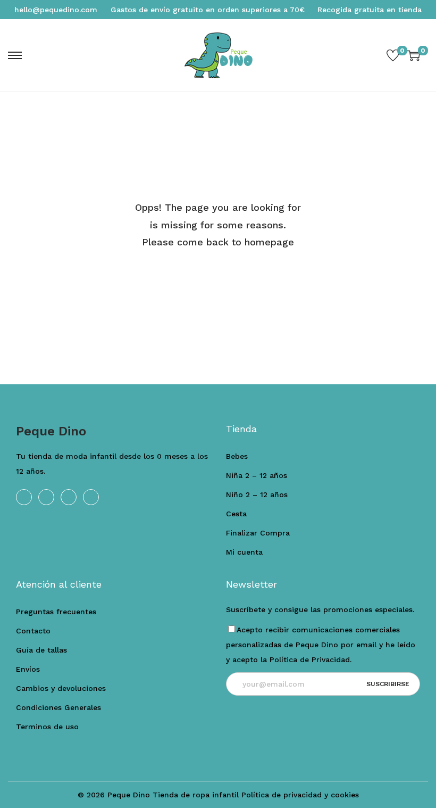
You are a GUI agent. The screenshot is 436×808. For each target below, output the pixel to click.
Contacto (33, 630)
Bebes (237, 456)
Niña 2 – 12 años (256, 475)
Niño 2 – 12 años (257, 494)
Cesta (236, 513)
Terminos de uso (47, 726)
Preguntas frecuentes (56, 611)
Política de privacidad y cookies (300, 794)
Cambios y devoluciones (61, 688)
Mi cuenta (244, 552)
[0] (393, 55)
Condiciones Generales (58, 707)
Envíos (28, 669)
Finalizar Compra (258, 533)
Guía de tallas (41, 650)
